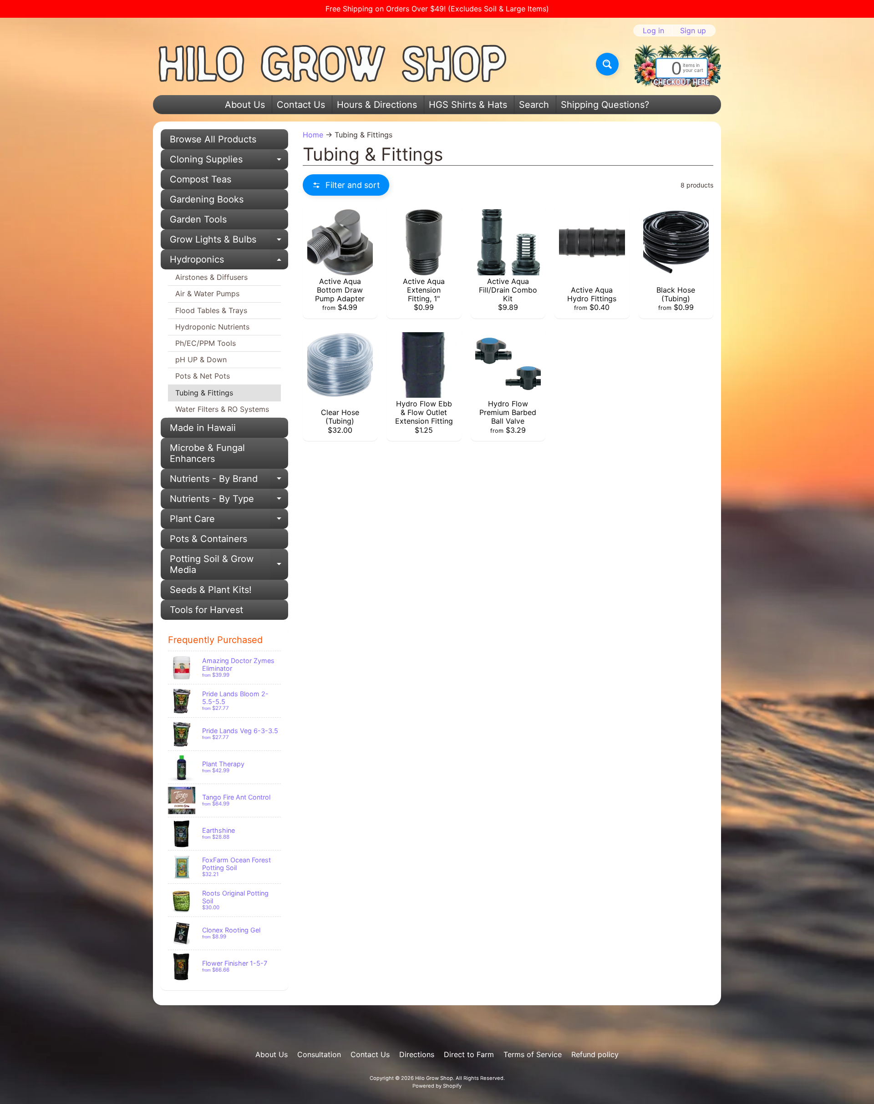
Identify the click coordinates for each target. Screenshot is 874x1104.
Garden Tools (198, 219)
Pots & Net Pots (202, 375)
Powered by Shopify (437, 1086)
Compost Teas (200, 179)
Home (313, 134)
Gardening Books (207, 199)
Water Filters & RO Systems (222, 409)
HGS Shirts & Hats (468, 104)
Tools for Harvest (206, 609)
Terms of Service (532, 1054)
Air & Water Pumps (207, 293)
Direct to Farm (469, 1054)
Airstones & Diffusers (211, 277)
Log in (653, 30)
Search (534, 104)
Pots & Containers (208, 538)
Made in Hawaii (203, 427)
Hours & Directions (377, 104)
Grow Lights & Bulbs (229, 241)
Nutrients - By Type (229, 501)
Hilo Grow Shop (434, 1078)
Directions (416, 1054)
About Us (245, 104)
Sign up (693, 30)
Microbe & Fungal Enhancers (207, 453)
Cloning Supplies (229, 161)
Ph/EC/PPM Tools (205, 343)
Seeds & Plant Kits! (211, 589)
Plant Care (229, 521)
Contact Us (301, 104)
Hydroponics (229, 261)
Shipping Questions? (605, 104)
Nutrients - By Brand (229, 481)
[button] (346, 185)
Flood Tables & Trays (211, 310)
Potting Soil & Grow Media (229, 564)
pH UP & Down (201, 359)
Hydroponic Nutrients (212, 326)
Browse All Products (213, 139)
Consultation (319, 1054)
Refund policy (595, 1054)
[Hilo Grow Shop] (333, 64)
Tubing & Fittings (204, 392)
